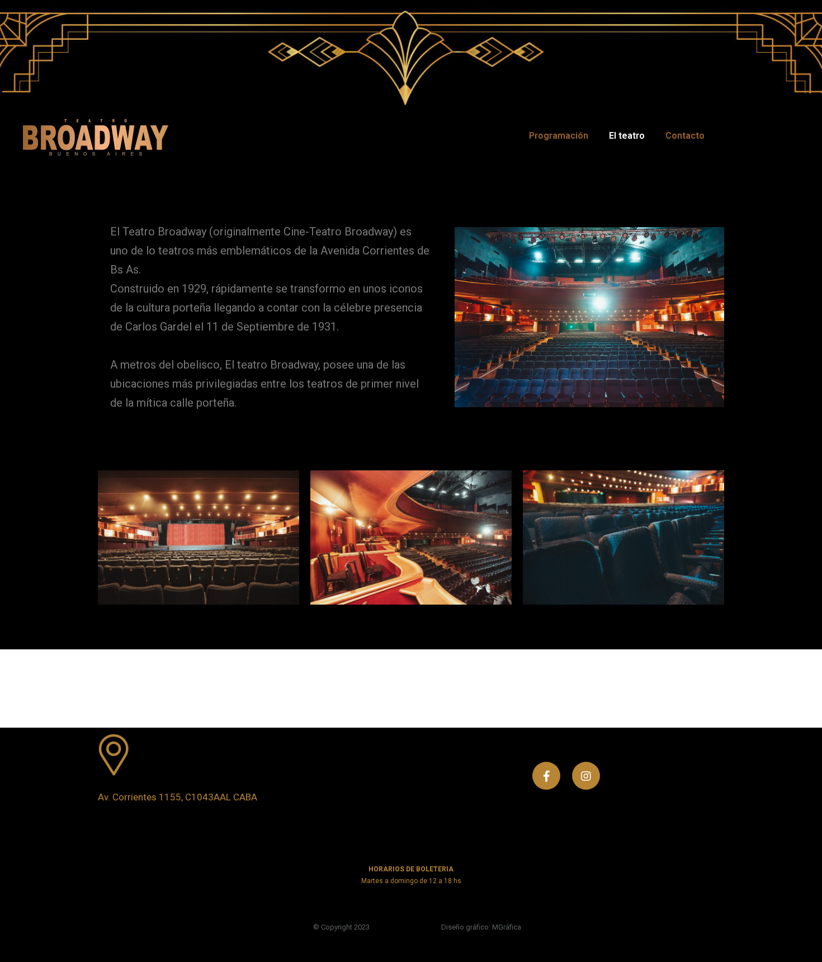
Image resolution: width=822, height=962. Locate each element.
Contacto (685, 135)
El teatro (627, 135)
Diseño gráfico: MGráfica (481, 927)
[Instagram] (586, 776)
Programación (558, 135)
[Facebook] (546, 776)
